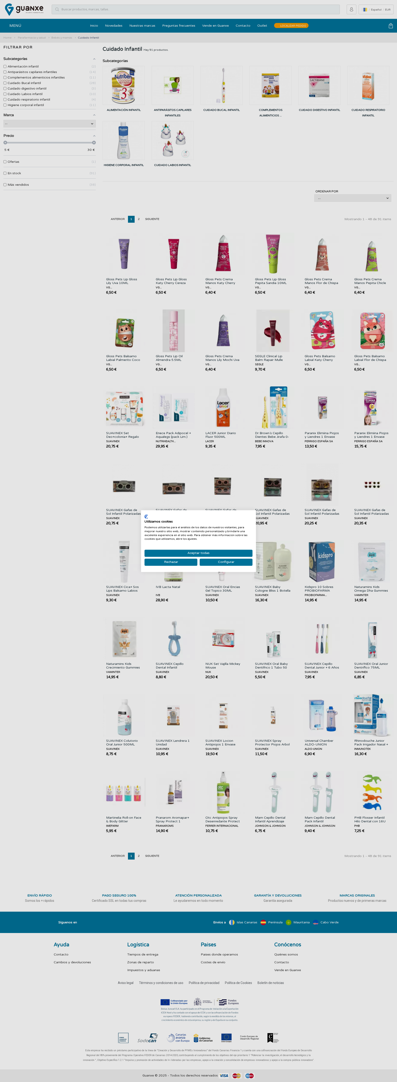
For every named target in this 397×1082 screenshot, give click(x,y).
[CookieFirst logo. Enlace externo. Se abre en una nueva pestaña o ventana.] (146, 516)
